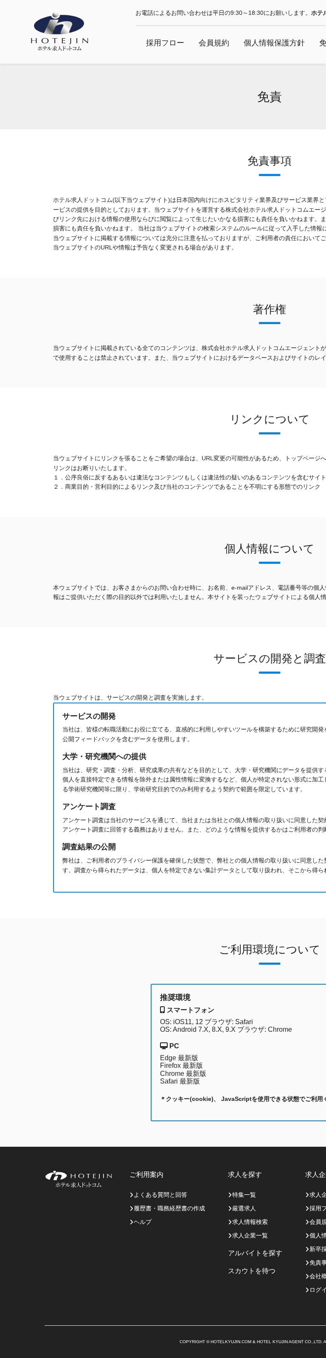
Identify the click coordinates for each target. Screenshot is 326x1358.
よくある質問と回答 (160, 1194)
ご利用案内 (146, 1174)
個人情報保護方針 (274, 43)
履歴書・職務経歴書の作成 (169, 1208)
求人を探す (245, 1174)
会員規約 (214, 43)
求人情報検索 (250, 1221)
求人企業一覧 (250, 1235)
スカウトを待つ (251, 1270)
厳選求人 (244, 1208)
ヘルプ (143, 1221)
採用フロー (165, 43)
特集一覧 (244, 1194)
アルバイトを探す (255, 1253)
